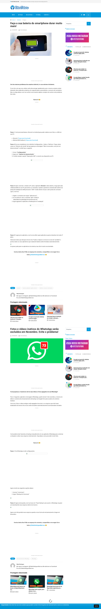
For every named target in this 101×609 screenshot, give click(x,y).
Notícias (37, 582)
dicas (31, 582)
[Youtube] (84, 14)
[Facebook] (81, 14)
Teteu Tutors (68, 338)
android (18, 288)
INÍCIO (13, 14)
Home (13, 19)
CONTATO (46, 14)
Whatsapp (21, 585)
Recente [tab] (70, 46)
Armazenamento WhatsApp (23, 558)
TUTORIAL (38, 14)
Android (19, 19)
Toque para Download (24, 138)
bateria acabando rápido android (30, 288)
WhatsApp (34, 558)
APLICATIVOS (29, 14)
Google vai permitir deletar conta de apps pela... (81, 52)
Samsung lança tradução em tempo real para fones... (82, 61)
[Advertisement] (66, 9)
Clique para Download (31, 140)
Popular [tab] (78, 46)
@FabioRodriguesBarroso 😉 (38, 254)
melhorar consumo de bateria (45, 288)
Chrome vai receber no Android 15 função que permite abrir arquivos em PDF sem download (39, 1)
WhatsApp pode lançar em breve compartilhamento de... (54, 588)
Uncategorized (21, 313)
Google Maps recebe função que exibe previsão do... (82, 78)
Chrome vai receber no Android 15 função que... (80, 69)
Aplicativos (14, 585)
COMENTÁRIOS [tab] (86, 46)
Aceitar (96, 606)
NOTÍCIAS (20, 14)
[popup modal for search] (88, 14)
